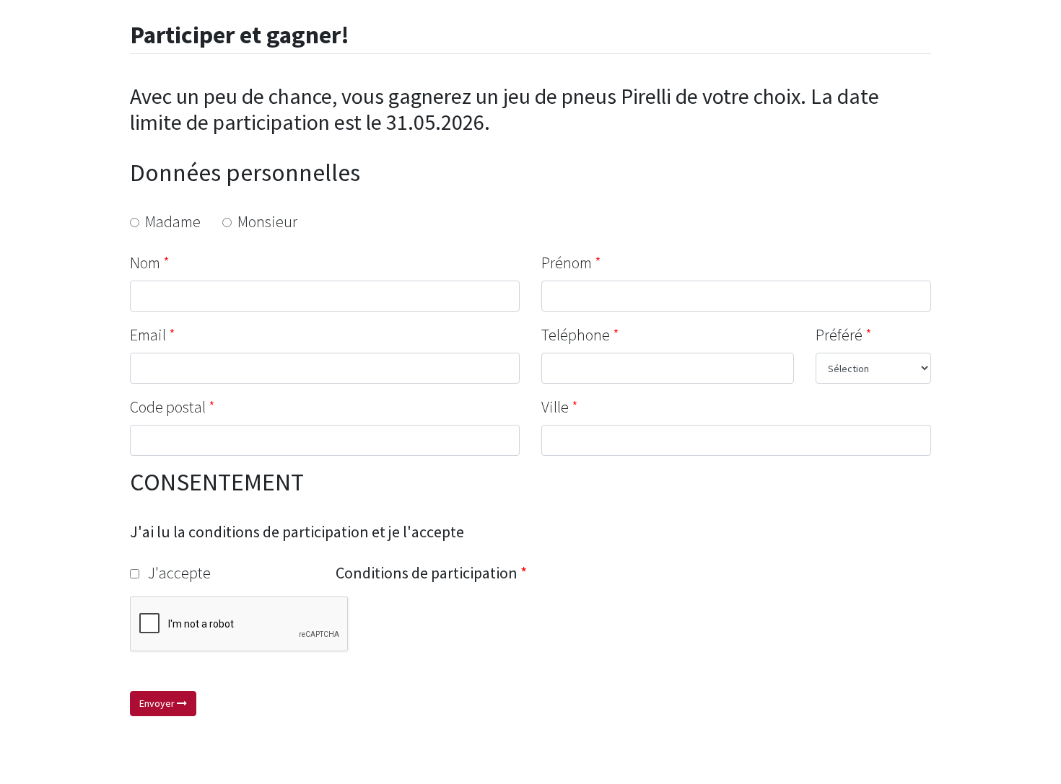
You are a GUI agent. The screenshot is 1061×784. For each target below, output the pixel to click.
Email (148, 335)
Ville (555, 407)
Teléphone (575, 335)
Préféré (839, 335)
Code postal (168, 407)
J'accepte (175, 573)
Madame (170, 221)
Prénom (566, 262)
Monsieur (264, 221)
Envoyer (158, 703)
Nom (145, 262)
